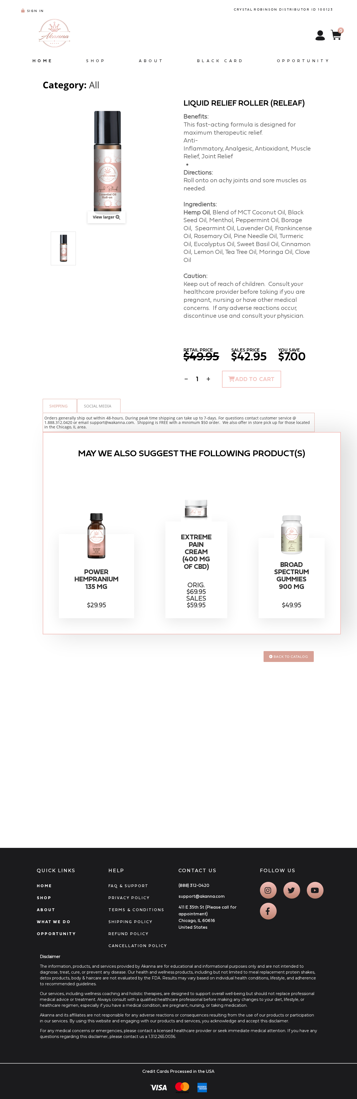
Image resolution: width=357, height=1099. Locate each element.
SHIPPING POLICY (130, 922)
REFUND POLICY (128, 933)
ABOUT (46, 910)
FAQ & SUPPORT (128, 886)
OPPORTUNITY (56, 933)
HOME (44, 886)
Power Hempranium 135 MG (96, 579)
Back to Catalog (290, 656)
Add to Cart (255, 379)
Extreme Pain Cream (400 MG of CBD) (196, 551)
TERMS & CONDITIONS (136, 910)
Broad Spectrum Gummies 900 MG (291, 575)
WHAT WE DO (54, 922)
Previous (45, 248)
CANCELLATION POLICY (137, 945)
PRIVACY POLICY (129, 898)
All (94, 85)
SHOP (44, 898)
